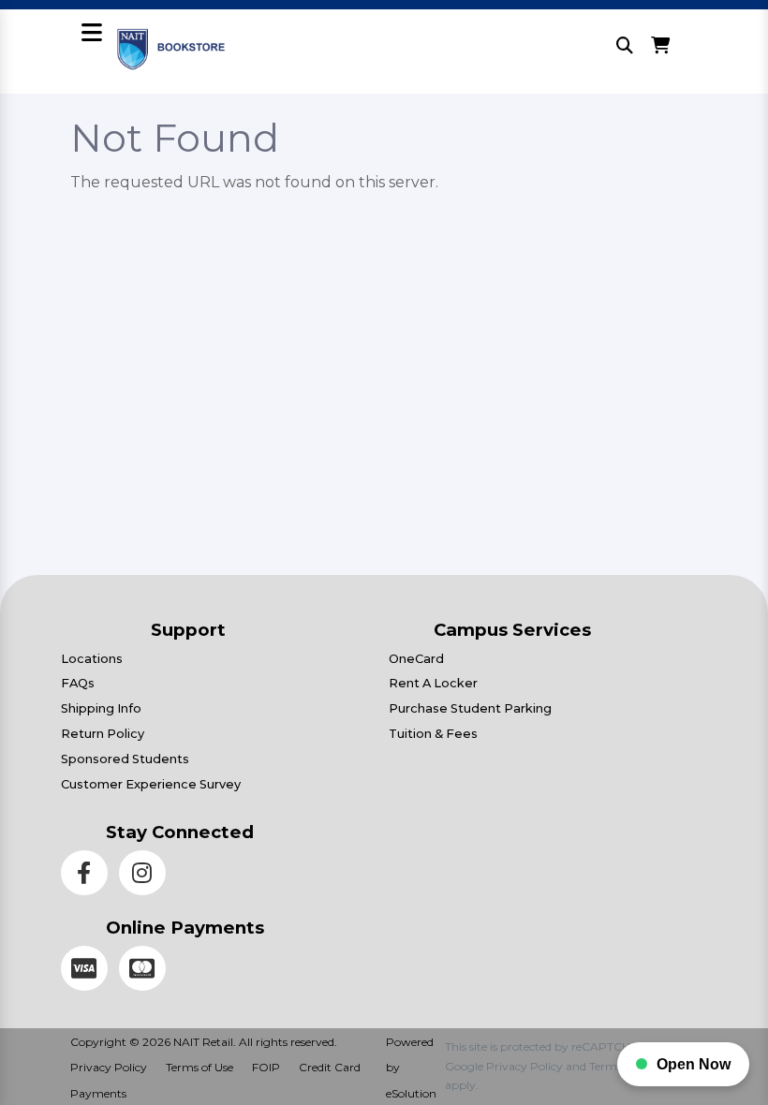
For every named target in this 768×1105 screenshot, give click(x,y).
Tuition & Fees (433, 734)
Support (188, 630)
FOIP (266, 1067)
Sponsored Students (125, 759)
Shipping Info (101, 708)
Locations (92, 659)
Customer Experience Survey (151, 784)
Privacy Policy (108, 1067)
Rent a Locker (433, 683)
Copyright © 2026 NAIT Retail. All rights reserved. (203, 1042)
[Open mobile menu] (92, 34)
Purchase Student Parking (470, 708)
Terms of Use (199, 1067)
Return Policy (102, 734)
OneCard (416, 659)
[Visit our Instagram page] (146, 876)
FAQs (78, 683)
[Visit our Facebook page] (90, 876)
